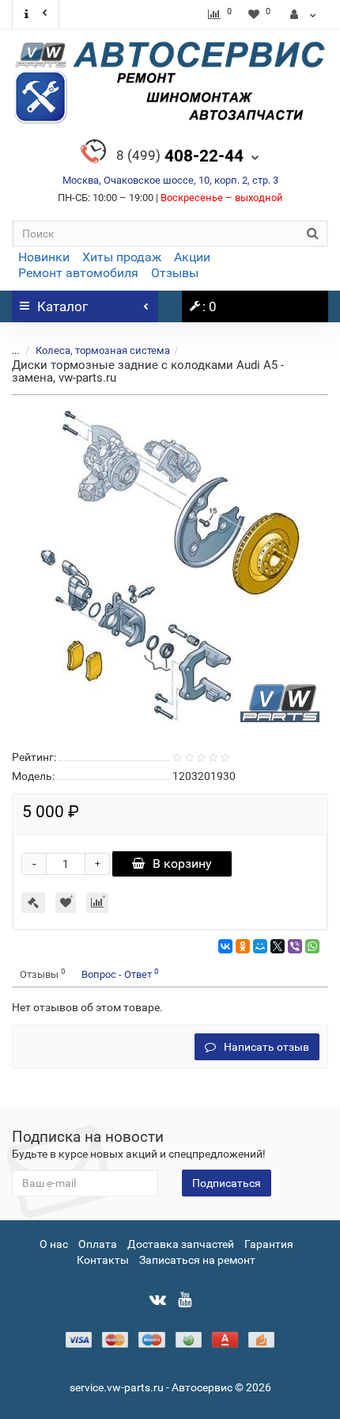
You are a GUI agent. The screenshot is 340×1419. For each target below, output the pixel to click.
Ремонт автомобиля (78, 272)
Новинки (44, 256)
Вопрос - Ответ (120, 973)
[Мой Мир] (260, 946)
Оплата (97, 1244)
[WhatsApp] (312, 946)
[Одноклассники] (243, 946)
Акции (192, 256)
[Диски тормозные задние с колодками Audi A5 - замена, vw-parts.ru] (170, 569)
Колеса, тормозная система (103, 350)
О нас (54, 1244)
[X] (277, 946)
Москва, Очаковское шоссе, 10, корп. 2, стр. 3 (170, 180)
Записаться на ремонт (197, 1260)
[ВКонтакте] (225, 946)
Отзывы (174, 272)
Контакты (103, 1260)
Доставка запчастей (180, 1244)
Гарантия (268, 1244)
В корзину (182, 863)
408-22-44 (180, 155)
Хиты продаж (121, 256)
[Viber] (295, 946)
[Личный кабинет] (303, 14)
